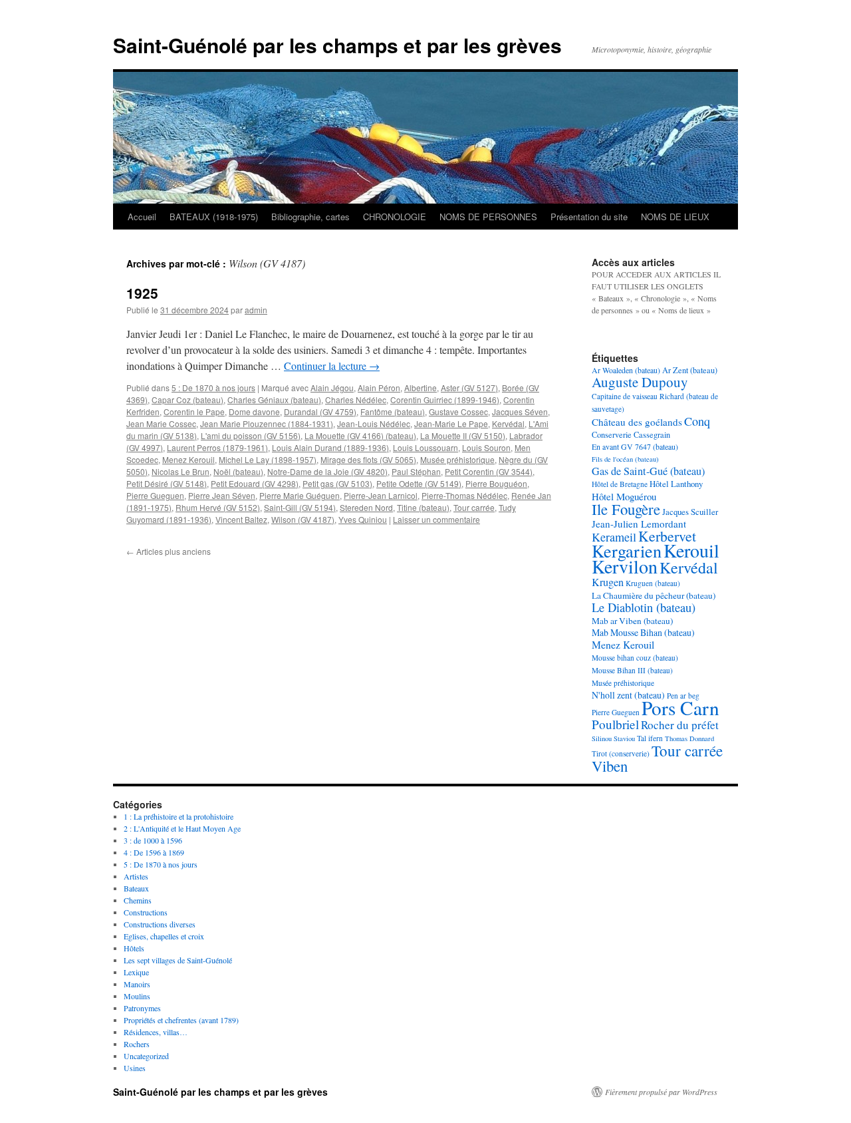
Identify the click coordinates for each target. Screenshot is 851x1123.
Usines (135, 1067)
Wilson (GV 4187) (302, 519)
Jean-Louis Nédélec (373, 423)
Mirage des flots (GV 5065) (368, 459)
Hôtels (134, 948)
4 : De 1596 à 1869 (154, 852)
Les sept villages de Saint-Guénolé (178, 960)
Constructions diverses (159, 924)
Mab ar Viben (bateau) (632, 621)
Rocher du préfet (680, 724)
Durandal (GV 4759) (320, 411)
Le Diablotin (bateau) (643, 607)
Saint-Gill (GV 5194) (300, 507)
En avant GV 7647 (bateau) (635, 446)
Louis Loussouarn (425, 447)
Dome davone (254, 411)
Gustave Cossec (458, 411)
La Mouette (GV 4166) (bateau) (360, 435)
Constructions (146, 912)
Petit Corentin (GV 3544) (489, 471)
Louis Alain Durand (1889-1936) (330, 447)
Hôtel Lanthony (676, 484)
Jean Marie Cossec (161, 423)
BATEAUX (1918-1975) (214, 216)
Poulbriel (615, 724)
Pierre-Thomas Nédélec (464, 495)
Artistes (136, 876)
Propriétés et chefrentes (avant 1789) (181, 1020)
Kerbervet (667, 536)
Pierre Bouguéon (496, 483)
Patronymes (142, 1008)
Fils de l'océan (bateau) (625, 459)
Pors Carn (680, 708)
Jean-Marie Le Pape (451, 423)
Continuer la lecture (332, 366)
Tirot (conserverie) (621, 753)
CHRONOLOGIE (394, 216)
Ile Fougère (626, 509)
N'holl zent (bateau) (628, 695)
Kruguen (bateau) (653, 583)
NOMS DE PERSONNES (488, 216)
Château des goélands (637, 421)
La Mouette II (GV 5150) (462, 435)
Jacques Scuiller (690, 512)
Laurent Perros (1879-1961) (217, 447)
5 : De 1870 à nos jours (213, 387)
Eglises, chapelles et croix (164, 936)
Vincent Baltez (241, 519)
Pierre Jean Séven (221, 495)
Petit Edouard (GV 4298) (255, 483)
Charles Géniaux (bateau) (274, 399)
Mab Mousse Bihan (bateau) (643, 632)
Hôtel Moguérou (624, 496)
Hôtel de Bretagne (620, 484)
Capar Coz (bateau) (187, 399)
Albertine (420, 387)
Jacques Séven (520, 411)
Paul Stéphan (416, 471)
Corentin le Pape (194, 411)
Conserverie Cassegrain (631, 434)
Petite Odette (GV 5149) (418, 483)
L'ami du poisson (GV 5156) (251, 435)
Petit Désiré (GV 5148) (166, 483)
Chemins (138, 900)
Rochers (137, 1044)
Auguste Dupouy (640, 382)
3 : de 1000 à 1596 (153, 840)
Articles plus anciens (168, 551)
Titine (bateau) (423, 507)
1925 (142, 293)
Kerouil (691, 550)
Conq (697, 421)
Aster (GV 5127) (469, 387)
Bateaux (136, 888)
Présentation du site (589, 216)
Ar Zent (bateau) (689, 370)
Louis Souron (486, 447)
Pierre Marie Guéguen (299, 495)
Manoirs (137, 984)
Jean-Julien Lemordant (639, 523)
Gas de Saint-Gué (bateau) (648, 471)
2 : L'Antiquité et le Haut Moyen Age (182, 828)
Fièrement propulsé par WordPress (661, 1091)
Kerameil (614, 537)
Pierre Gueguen (155, 495)
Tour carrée (474, 507)
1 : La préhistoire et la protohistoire (178, 816)
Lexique (136, 972)
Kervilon (625, 566)
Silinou (602, 738)
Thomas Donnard (689, 738)
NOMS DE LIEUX (675, 216)
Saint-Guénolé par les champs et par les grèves (337, 45)
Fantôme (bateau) (392, 411)
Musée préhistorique (457, 459)
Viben (610, 766)
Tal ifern (650, 738)
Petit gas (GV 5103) (337, 483)
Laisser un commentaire (436, 519)
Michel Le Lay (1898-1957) (267, 459)
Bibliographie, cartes (310, 216)
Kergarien (627, 550)
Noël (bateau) (238, 471)
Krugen (608, 582)
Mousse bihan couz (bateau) (635, 658)
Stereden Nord (366, 507)
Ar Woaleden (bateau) (626, 370)
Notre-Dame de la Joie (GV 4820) (327, 471)
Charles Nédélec (355, 399)
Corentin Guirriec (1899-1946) (444, 399)
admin (256, 309)
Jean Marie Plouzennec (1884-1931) (266, 423)
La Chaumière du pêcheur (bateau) (653, 595)
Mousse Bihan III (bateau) (632, 670)
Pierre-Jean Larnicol (381, 495)
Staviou (624, 738)
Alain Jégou (332, 387)
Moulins (137, 996)
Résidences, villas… (155, 1032)
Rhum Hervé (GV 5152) (218, 507)
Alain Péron (379, 387)
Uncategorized (146, 1055)
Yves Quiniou (362, 519)
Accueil (142, 216)
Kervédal (508, 423)
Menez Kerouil (188, 459)
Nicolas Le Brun (180, 471)
